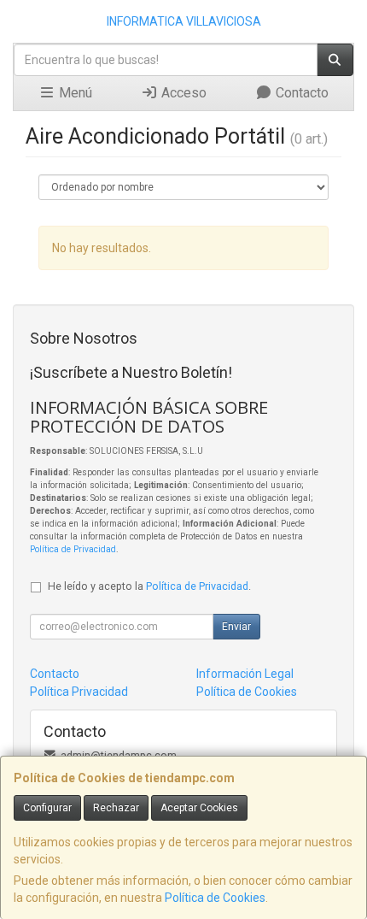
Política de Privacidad (73, 549)
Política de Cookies (215, 897)
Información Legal (245, 673)
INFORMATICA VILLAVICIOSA (184, 21)
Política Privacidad (79, 691)
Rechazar (116, 808)
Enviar (236, 627)
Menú (73, 93)
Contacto (300, 93)
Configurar (47, 808)
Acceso (182, 93)
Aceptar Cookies (199, 808)
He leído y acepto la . (149, 586)
